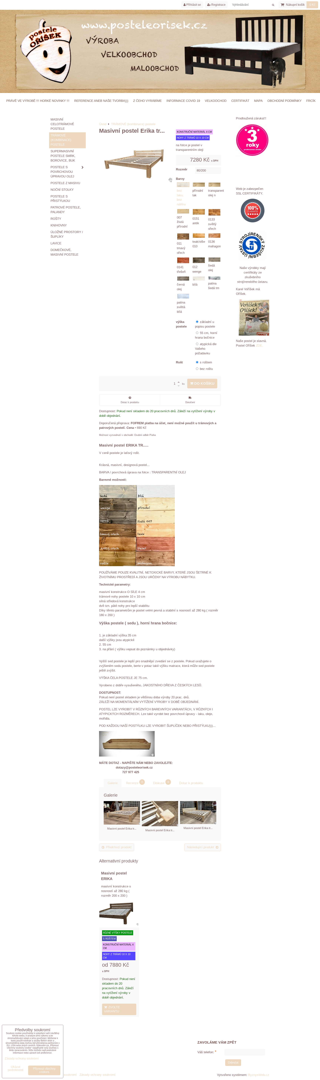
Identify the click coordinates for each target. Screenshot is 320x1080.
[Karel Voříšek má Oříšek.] (254, 318)
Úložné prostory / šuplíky (67, 234)
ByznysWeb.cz (258, 1075)
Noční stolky (62, 189)
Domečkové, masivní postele (64, 252)
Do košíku (203, 383)
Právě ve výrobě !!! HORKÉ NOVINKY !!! (37, 101)
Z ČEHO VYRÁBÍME (147, 101)
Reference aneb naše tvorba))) (101, 101)
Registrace (218, 4)
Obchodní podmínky (284, 101)
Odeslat (233, 1062)
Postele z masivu (65, 183)
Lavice (56, 243)
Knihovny (59, 225)
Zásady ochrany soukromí (97, 1074)
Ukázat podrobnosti (15, 1068)
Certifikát (240, 101)
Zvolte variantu (112, 1009)
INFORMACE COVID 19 (183, 101)
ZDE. (259, 345)
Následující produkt (200, 847)
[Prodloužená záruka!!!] (252, 141)
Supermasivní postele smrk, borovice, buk (63, 156)
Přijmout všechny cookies (44, 1070)
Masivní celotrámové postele (62, 124)
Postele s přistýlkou (60, 199)
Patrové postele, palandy (66, 210)
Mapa (258, 101)
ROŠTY (56, 219)
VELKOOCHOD (215, 101)
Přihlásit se (193, 4)
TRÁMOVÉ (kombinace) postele (61, 140)
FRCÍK (311, 101)
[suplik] (127, 755)
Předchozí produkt (118, 847)
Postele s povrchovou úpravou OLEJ (62, 171)
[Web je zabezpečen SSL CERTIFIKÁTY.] (252, 211)
